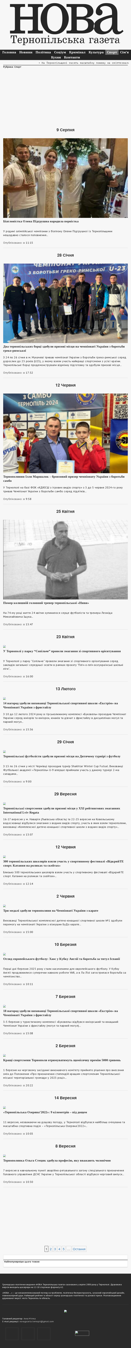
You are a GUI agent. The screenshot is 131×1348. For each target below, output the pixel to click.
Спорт (112, 52)
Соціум (60, 52)
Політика (43, 52)
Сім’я (124, 52)
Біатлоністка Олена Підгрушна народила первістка (41, 221)
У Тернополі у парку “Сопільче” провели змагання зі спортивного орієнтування (62, 651)
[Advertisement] (65, 95)
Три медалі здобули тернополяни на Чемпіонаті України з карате (50, 910)
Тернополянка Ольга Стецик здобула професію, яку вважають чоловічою (57, 1160)
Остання (79, 1249)
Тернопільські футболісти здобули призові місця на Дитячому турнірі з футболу (61, 756)
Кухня (56, 57)
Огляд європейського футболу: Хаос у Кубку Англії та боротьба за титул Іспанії (61, 959)
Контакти (72, 57)
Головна (9, 52)
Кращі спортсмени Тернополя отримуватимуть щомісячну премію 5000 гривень (62, 1060)
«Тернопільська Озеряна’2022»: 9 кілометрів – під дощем (45, 1112)
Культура (96, 52)
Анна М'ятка (30, 1318)
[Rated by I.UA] (82, 1332)
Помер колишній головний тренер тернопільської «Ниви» (46, 603)
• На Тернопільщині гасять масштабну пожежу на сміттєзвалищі (70, 62)
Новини (25, 52)
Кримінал (77, 52)
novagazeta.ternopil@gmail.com (37, 1321)
